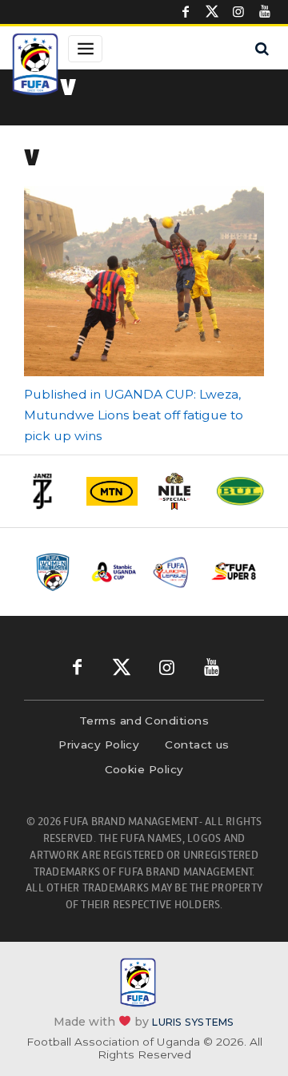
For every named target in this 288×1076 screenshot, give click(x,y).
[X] (212, 12)
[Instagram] (238, 12)
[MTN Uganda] (112, 491)
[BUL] (240, 490)
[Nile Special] (176, 491)
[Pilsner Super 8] (234, 571)
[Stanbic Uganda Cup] (114, 572)
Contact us (197, 744)
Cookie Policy (144, 769)
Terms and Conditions (144, 720)
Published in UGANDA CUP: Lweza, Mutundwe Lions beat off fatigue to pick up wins (133, 415)
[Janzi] (48, 491)
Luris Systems (193, 1021)
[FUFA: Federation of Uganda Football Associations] (35, 66)
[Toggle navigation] (85, 48)
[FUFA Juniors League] (174, 572)
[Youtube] (264, 12)
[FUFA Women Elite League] (54, 572)
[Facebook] (185, 12)
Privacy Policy (98, 744)
